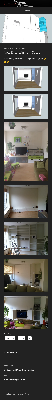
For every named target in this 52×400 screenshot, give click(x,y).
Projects (12, 352)
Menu (27, 10)
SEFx (23, 49)
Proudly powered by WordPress (16, 394)
